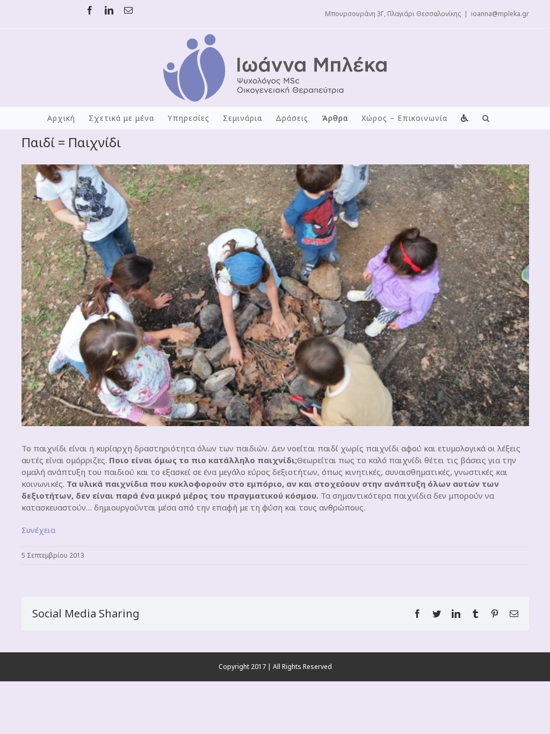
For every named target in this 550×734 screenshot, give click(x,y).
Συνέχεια (38, 529)
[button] (486, 118)
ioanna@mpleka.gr (500, 13)
